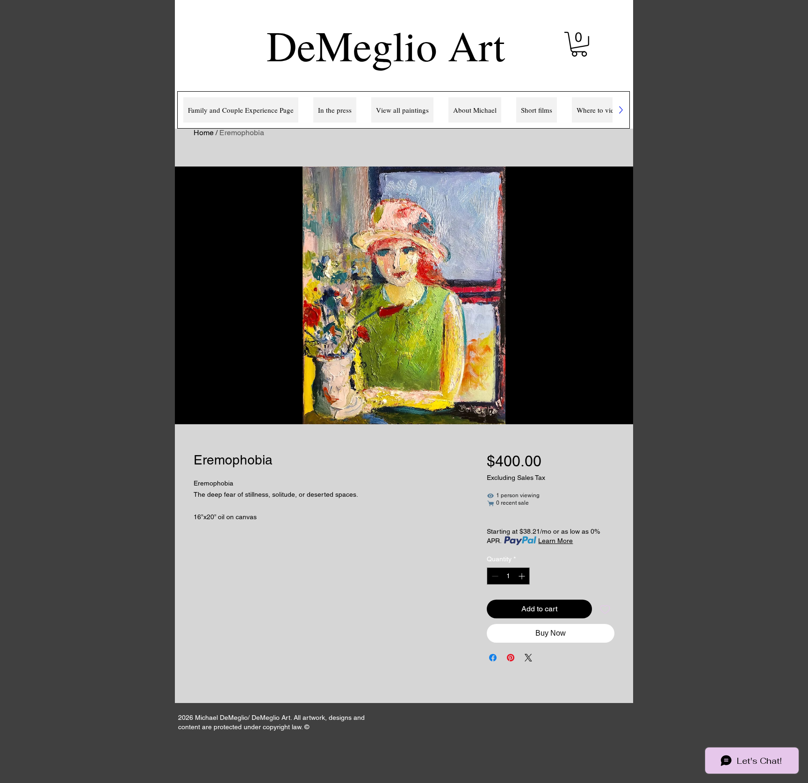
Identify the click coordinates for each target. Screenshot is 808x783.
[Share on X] (528, 657)
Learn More (555, 540)
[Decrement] (494, 576)
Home (204, 132)
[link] (579, 44)
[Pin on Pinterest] (510, 657)
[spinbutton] (508, 576)
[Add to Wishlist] (605, 609)
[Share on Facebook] (492, 657)
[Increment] (522, 576)
